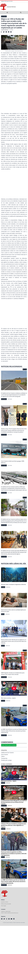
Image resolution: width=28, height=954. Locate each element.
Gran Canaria (3, 16)
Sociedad (3, 587)
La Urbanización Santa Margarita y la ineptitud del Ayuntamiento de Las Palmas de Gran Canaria (14, 802)
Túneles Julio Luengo (6, 760)
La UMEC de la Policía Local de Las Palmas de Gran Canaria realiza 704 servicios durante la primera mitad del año (14, 731)
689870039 (8, 911)
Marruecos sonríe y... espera (8, 698)
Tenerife (2, 645)
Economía (3, 828)
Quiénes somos (4, 902)
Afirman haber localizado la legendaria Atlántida (13, 584)
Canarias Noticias (4, 29)
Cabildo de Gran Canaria (7, 752)
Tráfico (3, 756)
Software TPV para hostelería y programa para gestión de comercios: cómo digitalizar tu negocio (13, 825)
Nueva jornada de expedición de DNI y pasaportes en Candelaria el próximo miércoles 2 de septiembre (14, 853)
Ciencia (2, 614)
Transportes (4, 758)
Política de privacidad (6, 903)
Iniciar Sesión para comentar (8, 745)
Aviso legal (3, 905)
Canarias (3, 700)
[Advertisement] (14, 98)
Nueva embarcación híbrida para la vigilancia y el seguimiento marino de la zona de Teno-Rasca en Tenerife (13, 641)
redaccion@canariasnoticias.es (11, 912)
